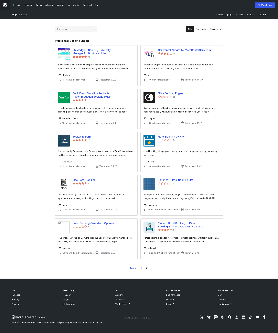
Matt (221, 295)
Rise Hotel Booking (84, 179)
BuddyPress (225, 304)
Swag (170, 304)
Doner (170, 299)
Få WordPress (265, 5)
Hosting (15, 299)
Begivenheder (173, 295)
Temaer (67, 295)
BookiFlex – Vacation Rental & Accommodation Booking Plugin (92, 95)
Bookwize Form (82, 136)
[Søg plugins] (94, 29)
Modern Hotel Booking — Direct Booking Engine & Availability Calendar (181, 225)
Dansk (42, 317)
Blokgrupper (69, 304)
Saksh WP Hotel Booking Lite (175, 179)
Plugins (66, 299)
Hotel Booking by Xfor (171, 136)
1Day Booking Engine (170, 93)
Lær (116, 290)
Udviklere (119, 299)
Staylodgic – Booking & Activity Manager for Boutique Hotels (92, 52)
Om (13, 290)
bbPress (223, 299)
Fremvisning (69, 290)
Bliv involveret (173, 290)
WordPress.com (226, 290)
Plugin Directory (19, 14)
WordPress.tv (122, 304)
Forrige (133, 268)
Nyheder (16, 295)
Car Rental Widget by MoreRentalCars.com (184, 50)
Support (118, 295)
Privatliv (15, 304)
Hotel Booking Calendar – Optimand (94, 223)
